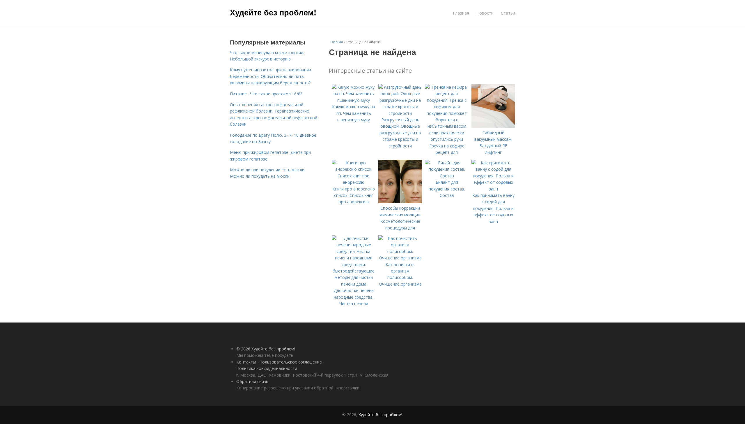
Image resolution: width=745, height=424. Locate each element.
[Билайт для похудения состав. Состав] (447, 176)
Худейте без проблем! (273, 12)
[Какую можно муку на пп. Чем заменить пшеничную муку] (353, 100)
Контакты (246, 362)
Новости (485, 13)
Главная (461, 13)
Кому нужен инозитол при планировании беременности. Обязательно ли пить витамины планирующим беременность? (270, 76)
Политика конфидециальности (266, 368)
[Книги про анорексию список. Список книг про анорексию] (353, 182)
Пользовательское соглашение (290, 362)
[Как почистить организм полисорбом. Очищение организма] (400, 258)
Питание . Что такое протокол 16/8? (266, 94)
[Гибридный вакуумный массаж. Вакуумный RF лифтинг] (493, 126)
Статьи (508, 13)
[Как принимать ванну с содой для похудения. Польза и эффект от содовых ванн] (493, 189)
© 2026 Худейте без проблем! (265, 349)
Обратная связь (252, 381)
